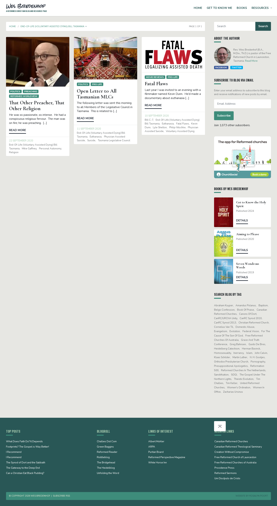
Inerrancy (238, 353)
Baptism (263, 305)
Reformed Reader (107, 452)
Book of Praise (245, 310)
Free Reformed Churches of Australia (235, 462)
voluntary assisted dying (180, 131)
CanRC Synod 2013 (225, 322)
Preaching (30, 91)
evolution (235, 331)
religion (13, 152)
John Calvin (261, 353)
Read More (251, 61)
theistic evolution (243, 379)
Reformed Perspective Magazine (166, 457)
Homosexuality (222, 353)
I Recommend (13, 452)
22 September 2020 (21, 140)
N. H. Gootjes (257, 357)
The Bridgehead (106, 462)
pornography (258, 361)
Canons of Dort (247, 314)
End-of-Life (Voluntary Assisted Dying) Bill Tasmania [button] (52, 26)
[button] (86, 26)
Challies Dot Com (107, 441)
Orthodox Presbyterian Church (231, 361)
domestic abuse (245, 327)
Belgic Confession (224, 310)
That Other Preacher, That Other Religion (36, 105)
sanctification (221, 374)
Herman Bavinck (251, 348)
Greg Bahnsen (238, 344)
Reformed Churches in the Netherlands (243, 370)
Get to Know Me (219, 8)
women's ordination (238, 387)
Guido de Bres (257, 344)
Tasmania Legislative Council (114, 140)
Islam (249, 353)
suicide (91, 140)
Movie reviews (155, 77)
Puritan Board (156, 452)
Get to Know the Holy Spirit (251, 204)
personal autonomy (50, 148)
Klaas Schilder (222, 357)
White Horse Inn (157, 462)
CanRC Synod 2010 (251, 318)
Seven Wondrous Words (247, 265)
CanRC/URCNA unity (225, 318)
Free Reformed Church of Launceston (235, 457)
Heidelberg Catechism (227, 348)
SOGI (234, 374)
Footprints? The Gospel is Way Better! (27, 446)
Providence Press (224, 468)
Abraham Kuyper (223, 305)
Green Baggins (105, 446)
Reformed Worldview (23, 96)
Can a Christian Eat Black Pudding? (25, 473)
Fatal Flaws (156, 83)
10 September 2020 (157, 115)
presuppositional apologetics (231, 366)
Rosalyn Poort (258, 495)
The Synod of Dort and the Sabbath (25, 462)
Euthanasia (96, 136)
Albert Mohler (156, 441)
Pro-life (97, 84)
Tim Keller (231, 383)
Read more (17, 130)
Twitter (237, 67)
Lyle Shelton (160, 127)
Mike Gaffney (29, 148)
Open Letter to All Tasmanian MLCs (96, 94)
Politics (15, 91)
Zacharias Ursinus (233, 392)
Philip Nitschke (177, 127)
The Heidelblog (106, 468)
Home (198, 8)
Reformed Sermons (225, 473)
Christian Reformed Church (254, 322)
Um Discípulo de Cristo (227, 478)
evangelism (220, 331)
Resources (260, 8)
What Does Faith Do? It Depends (24, 441)
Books (242, 8)
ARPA (151, 446)
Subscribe (224, 115)
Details (242, 220)
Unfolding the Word (108, 473)
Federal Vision (251, 331)
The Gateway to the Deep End (23, 468)
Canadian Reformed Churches (231, 441)
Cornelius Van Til (223, 327)
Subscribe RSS (61, 495)
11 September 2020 (89, 129)
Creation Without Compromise (231, 452)
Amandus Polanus (246, 305)
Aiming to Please (247, 234)
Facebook (221, 67)
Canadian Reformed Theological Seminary (238, 446)
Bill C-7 (149, 120)
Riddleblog (103, 457)
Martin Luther (240, 357)
